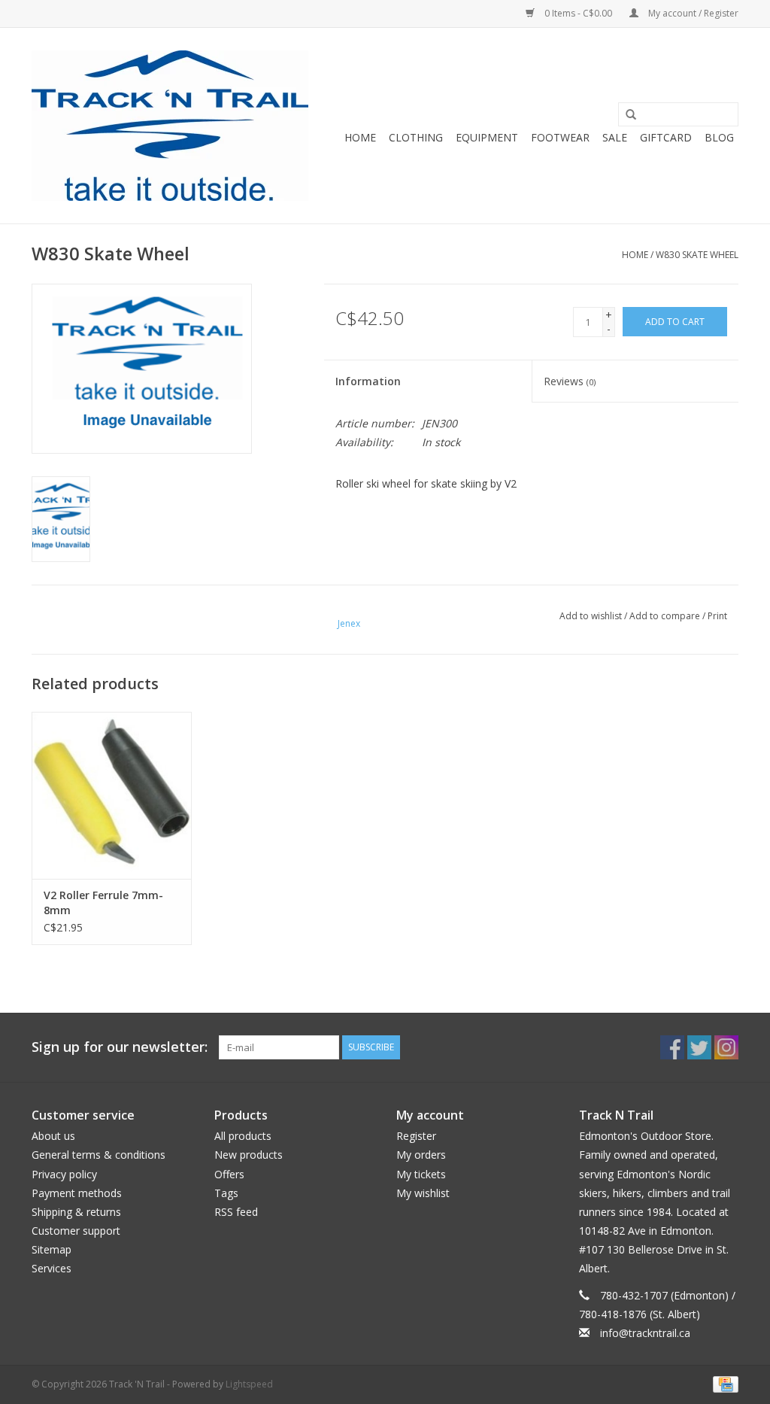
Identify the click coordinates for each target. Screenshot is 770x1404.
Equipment (487, 137)
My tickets (421, 1174)
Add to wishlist (590, 615)
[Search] (625, 115)
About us (53, 1136)
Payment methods (77, 1193)
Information (368, 381)
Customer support (76, 1230)
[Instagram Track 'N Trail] (726, 1047)
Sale (614, 137)
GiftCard (666, 137)
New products (248, 1154)
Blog (719, 137)
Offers (229, 1174)
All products (242, 1136)
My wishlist (423, 1193)
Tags (226, 1193)
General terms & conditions (98, 1154)
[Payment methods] (723, 1383)
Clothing (416, 137)
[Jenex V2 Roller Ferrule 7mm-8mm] (112, 796)
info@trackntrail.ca (645, 1333)
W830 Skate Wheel (697, 254)
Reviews (570, 381)
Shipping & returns (76, 1212)
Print (717, 615)
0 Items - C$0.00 (578, 13)
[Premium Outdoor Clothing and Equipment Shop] (170, 125)
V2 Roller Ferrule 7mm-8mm (103, 902)
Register (416, 1136)
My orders (421, 1154)
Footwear (560, 137)
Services (51, 1268)
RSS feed (236, 1212)
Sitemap (51, 1249)
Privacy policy (64, 1174)
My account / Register (692, 13)
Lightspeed (249, 1384)
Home (360, 137)
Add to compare (665, 615)
